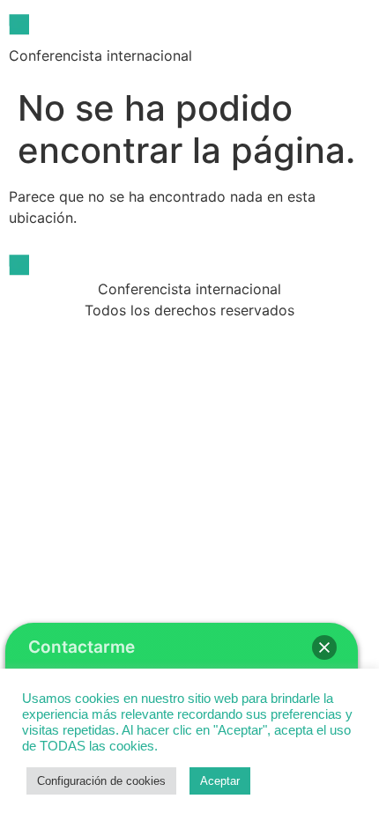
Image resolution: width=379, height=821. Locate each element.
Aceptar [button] (220, 781)
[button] (324, 647)
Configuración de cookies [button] (101, 781)
